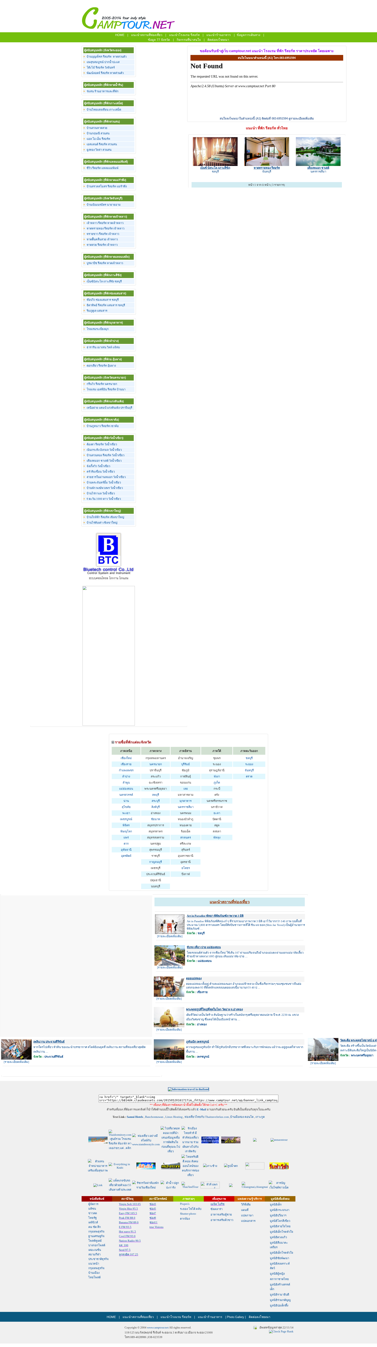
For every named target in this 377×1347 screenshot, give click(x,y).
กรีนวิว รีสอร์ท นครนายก (102, 384)
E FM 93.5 (125, 1227)
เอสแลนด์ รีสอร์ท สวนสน (102, 144)
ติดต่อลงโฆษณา (218, 39)
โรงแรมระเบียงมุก (98, 329)
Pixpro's (184, 1203)
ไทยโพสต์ (94, 1277)
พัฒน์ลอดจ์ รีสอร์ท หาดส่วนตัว (105, 73)
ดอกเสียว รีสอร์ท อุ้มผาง (101, 365)
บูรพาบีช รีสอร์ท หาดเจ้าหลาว (105, 263)
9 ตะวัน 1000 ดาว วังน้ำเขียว (104, 498)
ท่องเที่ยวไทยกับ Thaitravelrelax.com (206, 1116)
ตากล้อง (185, 1218)
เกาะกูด (260, 1116)
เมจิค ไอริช (217, 1204)
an (162, 1116)
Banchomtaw (153, 1116)
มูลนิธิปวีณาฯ (278, 1215)
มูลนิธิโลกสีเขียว (280, 1220)
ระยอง (249, 764)
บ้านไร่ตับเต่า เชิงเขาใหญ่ (102, 522)
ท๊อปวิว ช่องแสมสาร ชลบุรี (103, 299)
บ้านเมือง (93, 1272)
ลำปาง (126, 776)
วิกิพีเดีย (246, 1204)
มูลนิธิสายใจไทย (280, 1226)
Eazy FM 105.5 (128, 1213)
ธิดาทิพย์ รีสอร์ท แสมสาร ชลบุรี (106, 305)
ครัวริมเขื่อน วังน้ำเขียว (101, 471)
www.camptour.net (158, 1327)
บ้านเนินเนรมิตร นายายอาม (104, 204)
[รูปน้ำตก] (231, 1166)
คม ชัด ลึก (94, 1227)
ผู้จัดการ (93, 1204)
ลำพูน (126, 782)
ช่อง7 (152, 1213)
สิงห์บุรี (155, 807)
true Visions (156, 1227)
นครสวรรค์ (126, 794)
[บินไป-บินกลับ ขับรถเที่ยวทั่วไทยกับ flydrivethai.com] (120, 1189)
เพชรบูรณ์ (126, 819)
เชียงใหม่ (126, 758)
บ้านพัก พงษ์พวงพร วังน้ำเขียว (105, 488)
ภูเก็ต (217, 782)
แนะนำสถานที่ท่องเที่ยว (146, 35)
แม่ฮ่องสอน (126, 788)
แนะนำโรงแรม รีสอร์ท (184, 35)
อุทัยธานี (126, 849)
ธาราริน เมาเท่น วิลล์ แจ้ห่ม (103, 347)
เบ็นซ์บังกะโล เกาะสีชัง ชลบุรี (104, 281)
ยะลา (217, 813)
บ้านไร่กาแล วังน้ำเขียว (101, 493)
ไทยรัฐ (92, 1217)
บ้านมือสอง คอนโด (242, 1116)
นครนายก (155, 764)
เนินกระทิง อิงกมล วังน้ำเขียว (104, 449)
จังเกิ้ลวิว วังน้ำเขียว (98, 466)
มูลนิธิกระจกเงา (279, 1210)
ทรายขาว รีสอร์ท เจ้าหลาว (103, 234)
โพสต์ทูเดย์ (95, 1240)
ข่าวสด (92, 1213)
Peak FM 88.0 (127, 1217)
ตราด (249, 776)
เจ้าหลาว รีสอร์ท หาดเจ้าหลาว (105, 223)
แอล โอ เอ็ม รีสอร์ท (98, 138)
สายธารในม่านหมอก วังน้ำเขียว (106, 477)
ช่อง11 (153, 1222)
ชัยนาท (155, 819)
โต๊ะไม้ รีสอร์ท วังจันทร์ (101, 67)
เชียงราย (126, 764)
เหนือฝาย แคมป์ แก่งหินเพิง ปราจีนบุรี (109, 407)
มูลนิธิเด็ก (276, 1204)
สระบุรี (156, 800)
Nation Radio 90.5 (130, 1240)
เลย (185, 788)
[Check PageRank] (281, 1331)
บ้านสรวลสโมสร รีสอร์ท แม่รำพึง (107, 186)
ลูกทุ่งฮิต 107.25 (128, 1254)
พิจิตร (126, 825)
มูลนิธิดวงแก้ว (278, 1237)
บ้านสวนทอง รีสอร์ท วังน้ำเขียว (105, 455)
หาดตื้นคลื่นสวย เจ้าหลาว (102, 239)
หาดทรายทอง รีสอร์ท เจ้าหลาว (105, 228)
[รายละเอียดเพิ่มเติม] (169, 936)
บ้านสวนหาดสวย (97, 128)
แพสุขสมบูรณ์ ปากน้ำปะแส (103, 62)
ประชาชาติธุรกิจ (98, 1259)
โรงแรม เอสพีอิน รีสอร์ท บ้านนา (106, 389)
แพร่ (126, 837)
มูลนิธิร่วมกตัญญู (280, 1300)
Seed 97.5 (124, 1249)
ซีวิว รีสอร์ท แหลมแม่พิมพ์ (102, 168)
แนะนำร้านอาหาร (218, 35)
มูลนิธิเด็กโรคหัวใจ (281, 1231)
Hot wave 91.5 (127, 1231)
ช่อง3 (152, 1204)
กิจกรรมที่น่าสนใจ (189, 39)
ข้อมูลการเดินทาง (248, 35)
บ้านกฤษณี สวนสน (98, 133)
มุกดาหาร (186, 800)
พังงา (217, 776)
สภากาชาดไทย (279, 1279)
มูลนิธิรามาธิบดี (279, 1294)
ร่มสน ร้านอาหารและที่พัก (102, 91)
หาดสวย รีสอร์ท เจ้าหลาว (102, 244)
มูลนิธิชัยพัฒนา (279, 1258)
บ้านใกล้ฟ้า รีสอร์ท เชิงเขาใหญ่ (105, 517)
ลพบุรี (155, 794)
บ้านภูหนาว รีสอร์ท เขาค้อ (103, 426)
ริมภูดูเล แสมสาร (97, 310)
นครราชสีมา (318, 171)
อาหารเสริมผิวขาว (222, 1220)
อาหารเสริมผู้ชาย (221, 1214)
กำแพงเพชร (126, 770)
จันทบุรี (266, 171)
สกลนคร (185, 837)
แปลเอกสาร (248, 1220)
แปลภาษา (247, 1215)
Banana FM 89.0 (129, 1222)
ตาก (126, 843)
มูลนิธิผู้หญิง (277, 1273)
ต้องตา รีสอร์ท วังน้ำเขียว (102, 444)
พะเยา (126, 813)
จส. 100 (123, 1245)
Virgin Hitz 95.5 (128, 1208)
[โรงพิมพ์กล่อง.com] (255, 1140)
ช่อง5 (152, 1208)
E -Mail (201, 1109)
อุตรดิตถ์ (126, 855)
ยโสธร (186, 868)
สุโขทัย (126, 807)
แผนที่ (244, 1210)
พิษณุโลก (126, 831)
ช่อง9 (152, 1217)
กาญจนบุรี (155, 862)
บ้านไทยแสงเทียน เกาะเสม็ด (104, 109)
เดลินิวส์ (93, 1222)
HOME (119, 35)
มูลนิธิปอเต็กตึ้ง (279, 1305)
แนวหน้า (93, 1263)
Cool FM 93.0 (127, 1236)
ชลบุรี (215, 171)
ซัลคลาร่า (217, 1209)
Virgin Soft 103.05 (130, 1204)
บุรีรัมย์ (185, 764)
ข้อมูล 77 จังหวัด (159, 39)
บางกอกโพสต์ (96, 1245)
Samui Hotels (134, 1116)
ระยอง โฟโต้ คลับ (190, 1208)
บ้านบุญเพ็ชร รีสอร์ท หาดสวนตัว (107, 56)
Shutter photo (188, 1213)
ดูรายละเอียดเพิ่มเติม (301, 118)
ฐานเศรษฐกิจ (96, 1236)
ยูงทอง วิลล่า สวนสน (99, 149)
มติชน (92, 1208)
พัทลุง (216, 837)
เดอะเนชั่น (94, 1249)
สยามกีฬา (94, 1254)
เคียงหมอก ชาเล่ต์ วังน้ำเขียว (104, 460)
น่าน (126, 800)
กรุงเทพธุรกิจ (96, 1231)
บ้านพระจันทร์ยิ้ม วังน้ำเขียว (104, 482)
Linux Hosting (174, 1116)
